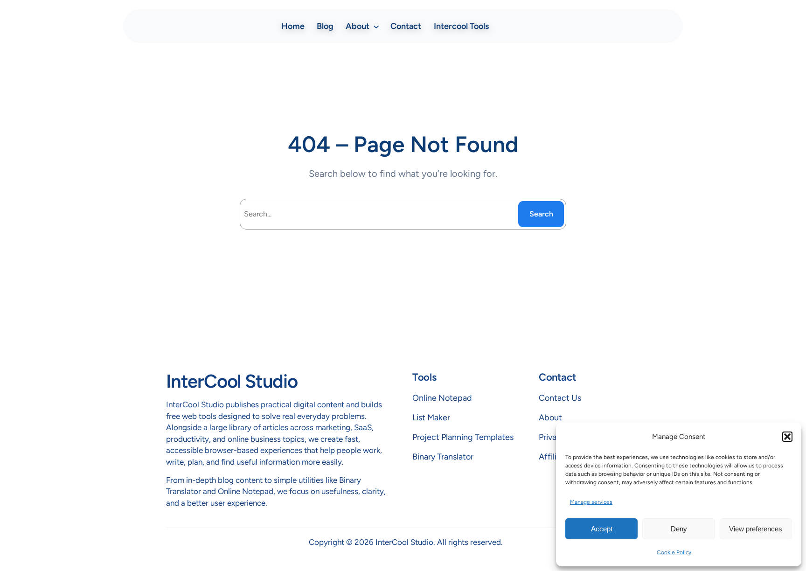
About (550, 417)
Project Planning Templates (463, 437)
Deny (679, 529)
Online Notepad (442, 398)
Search (541, 213)
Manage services (591, 502)
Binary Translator (442, 457)
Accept (601, 529)
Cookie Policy (674, 552)
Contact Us (560, 398)
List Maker (431, 417)
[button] (787, 436)
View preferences (755, 529)
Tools (424, 377)
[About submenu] (376, 26)
